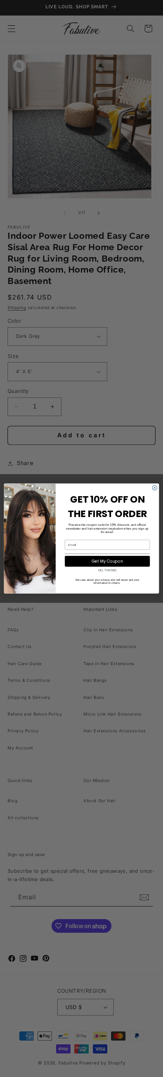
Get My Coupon (107, 561)
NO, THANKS (107, 570)
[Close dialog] (154, 488)
